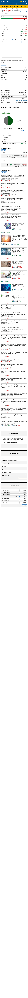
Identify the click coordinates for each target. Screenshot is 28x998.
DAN (14, 229)
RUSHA (14, 289)
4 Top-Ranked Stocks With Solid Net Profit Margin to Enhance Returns (18, 250)
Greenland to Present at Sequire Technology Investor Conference (14, 415)
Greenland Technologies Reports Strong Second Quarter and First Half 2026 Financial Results (12, 184)
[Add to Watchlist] (24, 11)
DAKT (14, 301)
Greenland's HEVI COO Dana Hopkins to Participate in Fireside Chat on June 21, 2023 (14, 353)
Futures (6, 4)
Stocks (2, 4)
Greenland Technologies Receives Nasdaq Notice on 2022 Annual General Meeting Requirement (13, 408)
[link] (26, 11)
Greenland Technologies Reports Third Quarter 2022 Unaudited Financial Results (14, 422)
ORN (3, 246)
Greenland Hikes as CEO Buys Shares (10, 359)
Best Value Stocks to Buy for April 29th (18, 261)
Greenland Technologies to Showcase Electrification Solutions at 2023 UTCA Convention (13, 321)
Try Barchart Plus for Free (19, 6)
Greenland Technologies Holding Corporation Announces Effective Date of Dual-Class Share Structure (12, 200)
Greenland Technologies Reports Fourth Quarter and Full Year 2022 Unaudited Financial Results (14, 393)
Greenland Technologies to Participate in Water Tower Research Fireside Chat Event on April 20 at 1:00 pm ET (13, 386)
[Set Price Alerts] (22, 11)
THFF (14, 266)
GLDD (12, 244)
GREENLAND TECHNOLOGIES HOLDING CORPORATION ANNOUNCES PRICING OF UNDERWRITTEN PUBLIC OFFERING (11, 216)
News (15, 4)
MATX (3, 269)
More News (4, 172)
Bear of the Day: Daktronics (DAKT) (18, 295)
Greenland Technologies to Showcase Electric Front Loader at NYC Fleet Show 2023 (13, 378)
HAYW (14, 300)
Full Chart (24, 42)
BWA (3, 232)
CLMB (3, 244)
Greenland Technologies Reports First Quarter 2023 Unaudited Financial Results (13, 365)
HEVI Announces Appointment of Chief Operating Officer (13, 372)
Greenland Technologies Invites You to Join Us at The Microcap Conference (14, 306)
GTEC (3, 180)
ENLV (14, 277)
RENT (3, 281)
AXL (2, 231)
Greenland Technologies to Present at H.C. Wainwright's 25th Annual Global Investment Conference (12, 329)
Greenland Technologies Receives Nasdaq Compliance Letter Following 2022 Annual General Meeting (13, 401)
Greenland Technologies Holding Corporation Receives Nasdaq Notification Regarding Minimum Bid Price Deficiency (13, 192)
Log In (20, 1)
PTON (14, 278)
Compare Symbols (22, 477)
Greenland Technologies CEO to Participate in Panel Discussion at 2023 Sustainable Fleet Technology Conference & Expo (13, 345)
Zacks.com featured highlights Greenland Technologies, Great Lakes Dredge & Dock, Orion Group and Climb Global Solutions (19, 238)
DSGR (13, 280)
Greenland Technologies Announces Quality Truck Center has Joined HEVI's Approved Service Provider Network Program (13, 314)
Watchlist (11, 4)
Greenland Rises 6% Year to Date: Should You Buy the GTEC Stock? (18, 224)
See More (3, 64)
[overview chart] (14, 51)
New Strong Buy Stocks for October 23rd (18, 272)
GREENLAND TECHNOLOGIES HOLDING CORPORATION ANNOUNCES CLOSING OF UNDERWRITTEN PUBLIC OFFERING (11, 208)
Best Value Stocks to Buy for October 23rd (18, 285)
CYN (3, 425)
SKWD (14, 290)
